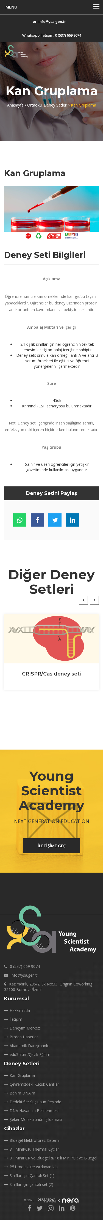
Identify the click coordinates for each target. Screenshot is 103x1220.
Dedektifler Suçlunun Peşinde (35, 1101)
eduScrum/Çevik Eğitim (30, 1054)
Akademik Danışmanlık (30, 1045)
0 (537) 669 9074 (25, 966)
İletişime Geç (52, 845)
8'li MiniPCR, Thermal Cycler (34, 1149)
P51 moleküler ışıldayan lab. (34, 1166)
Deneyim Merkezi (25, 1028)
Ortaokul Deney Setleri (47, 105)
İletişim (16, 1019)
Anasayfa (16, 105)
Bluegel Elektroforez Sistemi (35, 1140)
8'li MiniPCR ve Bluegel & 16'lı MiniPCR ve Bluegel (53, 1158)
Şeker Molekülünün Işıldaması (36, 1119)
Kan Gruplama (22, 1075)
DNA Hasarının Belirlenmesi (34, 1110)
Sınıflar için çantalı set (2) (31, 1184)
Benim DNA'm (22, 1093)
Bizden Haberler (24, 1036)
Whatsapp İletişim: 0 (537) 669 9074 (51, 35)
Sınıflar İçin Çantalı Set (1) (32, 1175)
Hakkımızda (20, 1010)
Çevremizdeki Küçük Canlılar (34, 1084)
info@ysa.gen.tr (52, 21)
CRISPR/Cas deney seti (51, 674)
